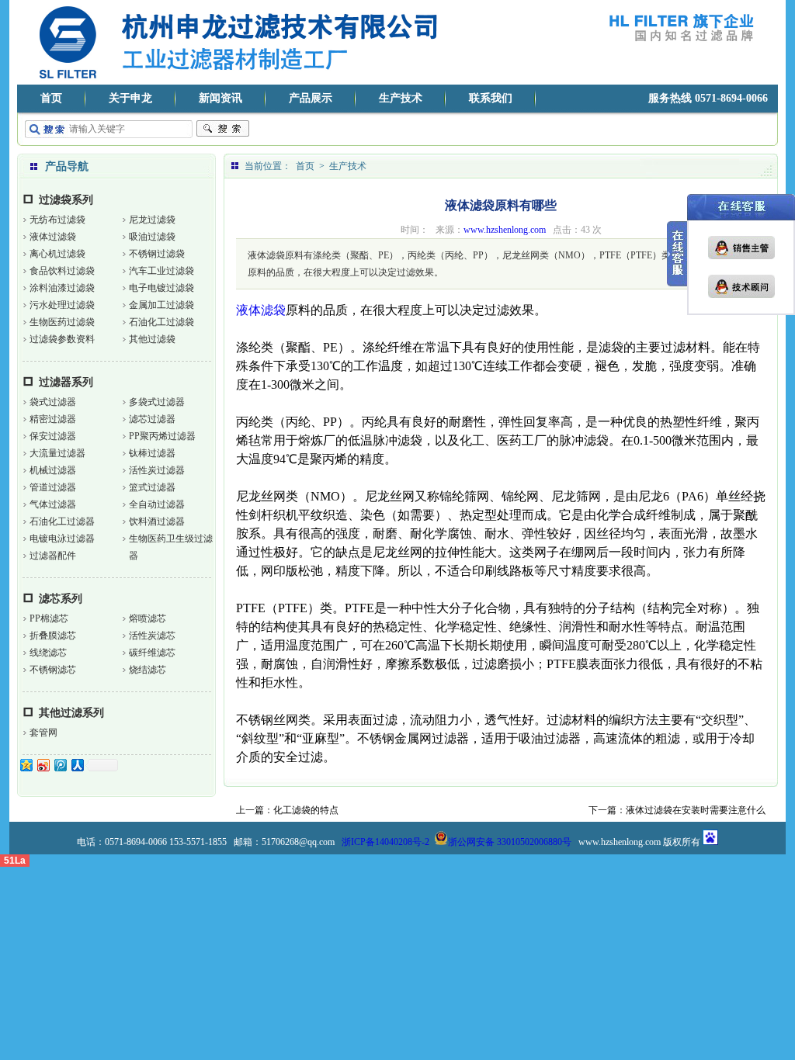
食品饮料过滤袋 (62, 270)
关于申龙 (130, 98)
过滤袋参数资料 (62, 339)
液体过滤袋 (53, 236)
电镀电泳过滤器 (62, 538)
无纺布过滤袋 (57, 219)
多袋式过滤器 (157, 402)
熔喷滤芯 (147, 618)
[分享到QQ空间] (25, 764)
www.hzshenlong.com (504, 229)
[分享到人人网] (76, 764)
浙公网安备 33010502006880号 (509, 842)
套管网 (43, 732)
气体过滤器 (53, 504)
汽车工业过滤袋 (161, 270)
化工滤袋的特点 (305, 810)
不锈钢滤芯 (53, 669)
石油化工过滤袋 (161, 322)
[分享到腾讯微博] (59, 764)
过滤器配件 (53, 555)
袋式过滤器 (53, 402)
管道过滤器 (53, 487)
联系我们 (490, 98)
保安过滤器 (53, 436)
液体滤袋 (261, 310)
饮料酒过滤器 (157, 521)
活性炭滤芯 (152, 635)
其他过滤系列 (71, 713)
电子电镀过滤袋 (161, 287)
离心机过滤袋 (57, 253)
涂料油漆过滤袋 (62, 287)
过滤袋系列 (66, 200)
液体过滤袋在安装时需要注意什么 (695, 810)
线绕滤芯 (48, 652)
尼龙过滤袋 (152, 219)
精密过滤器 (53, 419)
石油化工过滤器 (62, 521)
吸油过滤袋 (152, 236)
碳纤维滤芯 (152, 652)
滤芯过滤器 (152, 419)
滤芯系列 (60, 598)
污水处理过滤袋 (62, 305)
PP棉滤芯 (49, 618)
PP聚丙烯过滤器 (162, 436)
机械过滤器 (53, 470)
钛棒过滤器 (152, 453)
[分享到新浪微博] (42, 764)
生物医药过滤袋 (62, 322)
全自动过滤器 (157, 504)
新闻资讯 (220, 98)
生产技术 (400, 98)
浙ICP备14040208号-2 (385, 842)
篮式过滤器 (152, 487)
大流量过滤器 (57, 453)
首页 (51, 98)
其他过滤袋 (152, 339)
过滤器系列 (66, 382)
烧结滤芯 (147, 669)
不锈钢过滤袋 (157, 253)
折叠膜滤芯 (53, 635)
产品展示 (310, 98)
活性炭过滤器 (157, 470)
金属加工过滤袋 (161, 305)
